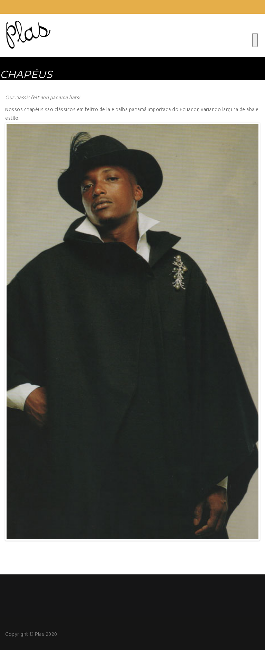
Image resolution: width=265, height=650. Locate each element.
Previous (17, 332)
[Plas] (28, 35)
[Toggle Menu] (255, 40)
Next (248, 332)
